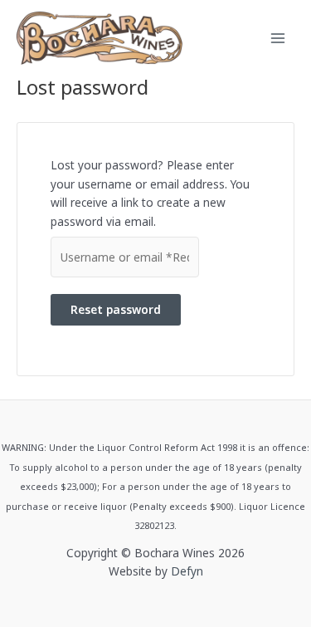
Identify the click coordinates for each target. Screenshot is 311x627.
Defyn (187, 571)
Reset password (115, 309)
